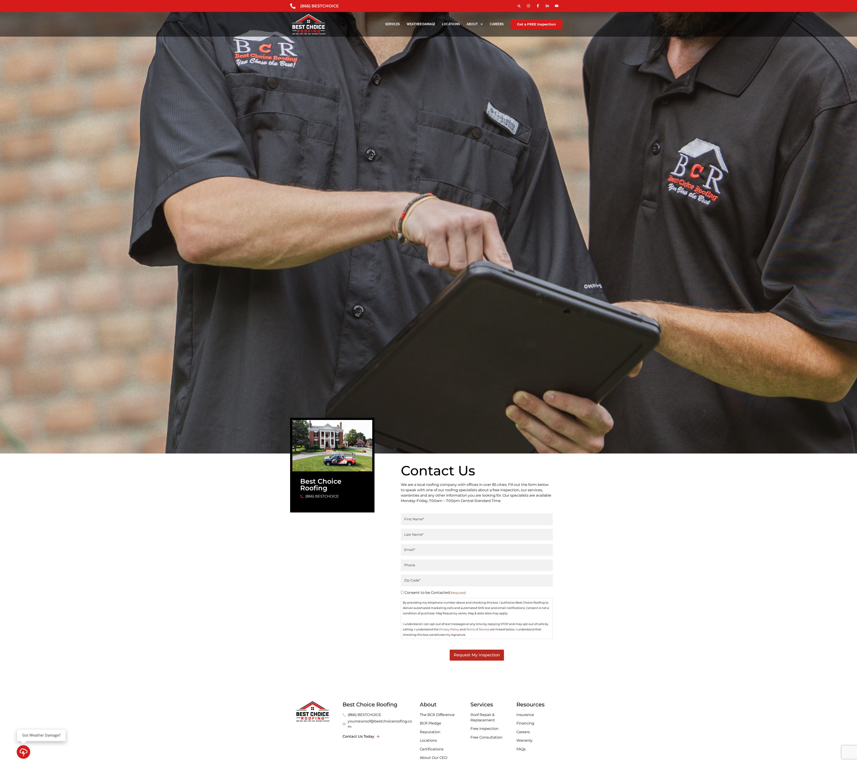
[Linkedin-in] (547, 5)
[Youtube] (556, 5)
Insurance (525, 715)
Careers (497, 24)
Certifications (432, 749)
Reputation (430, 732)
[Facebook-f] (537, 5)
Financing (525, 723)
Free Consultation (486, 737)
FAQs (521, 749)
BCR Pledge (430, 723)
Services (392, 24)
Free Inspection (484, 728)
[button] (519, 6)
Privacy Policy (449, 629)
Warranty (524, 740)
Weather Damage (421, 24)
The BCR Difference (437, 715)
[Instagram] (528, 5)
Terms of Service (477, 629)
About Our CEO (433, 758)
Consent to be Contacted (435, 592)
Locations (451, 24)
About (472, 24)
